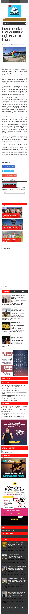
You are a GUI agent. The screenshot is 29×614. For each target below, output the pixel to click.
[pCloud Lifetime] (13, 477)
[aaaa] (14, 19)
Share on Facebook (10, 166)
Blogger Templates (21, 612)
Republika (8, 162)
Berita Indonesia (18, 44)
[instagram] (18, 2)
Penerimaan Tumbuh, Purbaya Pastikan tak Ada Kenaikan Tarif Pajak (15, 556)
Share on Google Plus (10, 175)
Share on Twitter (9, 170)
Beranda (16, 286)
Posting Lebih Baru (5, 286)
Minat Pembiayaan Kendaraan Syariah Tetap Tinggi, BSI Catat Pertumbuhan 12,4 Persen (17, 594)
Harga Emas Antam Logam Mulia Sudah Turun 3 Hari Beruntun (16, 544)
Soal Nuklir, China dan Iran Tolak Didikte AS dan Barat (14, 392)
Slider (23, 44)
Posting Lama (24, 286)
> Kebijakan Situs (16, 608)
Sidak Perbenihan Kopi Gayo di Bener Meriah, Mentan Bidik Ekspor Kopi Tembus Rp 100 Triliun (17, 581)
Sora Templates (12, 612)
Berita (13, 44)
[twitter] (14, 2)
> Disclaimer (9, 608)
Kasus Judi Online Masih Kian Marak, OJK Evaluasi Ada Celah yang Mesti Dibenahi (17, 568)
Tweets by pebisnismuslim (7, 530)
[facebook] (11, 2)
